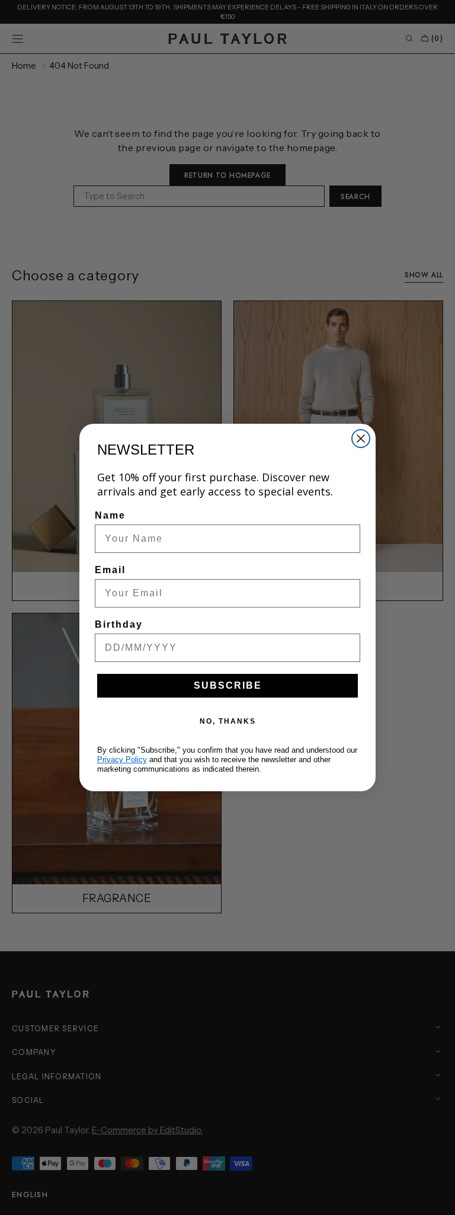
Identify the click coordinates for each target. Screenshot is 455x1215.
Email (110, 570)
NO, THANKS (228, 721)
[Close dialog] (361, 438)
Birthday (119, 624)
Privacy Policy (122, 759)
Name (110, 515)
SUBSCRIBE (228, 685)
